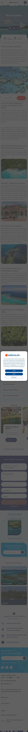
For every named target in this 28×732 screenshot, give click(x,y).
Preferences (14, 377)
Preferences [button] (21, 366)
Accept (14, 370)
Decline (14, 374)
